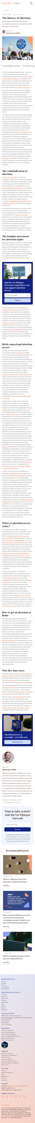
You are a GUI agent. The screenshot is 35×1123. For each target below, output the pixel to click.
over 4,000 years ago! (22, 87)
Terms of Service (6, 1024)
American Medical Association (12, 188)
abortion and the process (23, 682)
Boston (3, 981)
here (22, 647)
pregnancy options (12, 578)
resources (11, 680)
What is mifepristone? (7, 1038)
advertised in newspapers (20, 132)
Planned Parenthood (9, 310)
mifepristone (23, 476)
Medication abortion (7, 1053)
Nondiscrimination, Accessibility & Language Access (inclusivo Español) (16, 1018)
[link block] (4, 32)
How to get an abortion (8, 1032)
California (4, 994)
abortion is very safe (21, 595)
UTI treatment (5, 1057)
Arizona (3, 1006)
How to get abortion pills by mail (10, 1036)
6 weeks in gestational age (15, 540)
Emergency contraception (9, 1055)
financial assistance (18, 697)
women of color (23, 555)
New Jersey (4, 998)
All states (4, 1010)
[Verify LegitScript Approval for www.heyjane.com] (4, 1044)
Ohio (2, 1004)
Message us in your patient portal (17, 1086)
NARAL (5, 447)
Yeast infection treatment (9, 1061)
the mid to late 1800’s (11, 177)
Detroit (3, 985)
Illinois (3, 1008)
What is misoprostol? (7, 1040)
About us (4, 1070)
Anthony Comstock (20, 215)
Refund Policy (5, 1023)
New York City (5, 989)
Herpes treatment (6, 1059)
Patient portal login (6, 1072)
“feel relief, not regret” (10, 606)
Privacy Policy (5, 1021)
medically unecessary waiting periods (15, 542)
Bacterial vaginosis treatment (10, 1063)
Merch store (5, 1076)
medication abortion (15, 473)
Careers (3, 1078)
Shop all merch (18, 742)
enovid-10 (20, 353)
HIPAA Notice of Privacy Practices (11, 1015)
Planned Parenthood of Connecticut (14, 374)
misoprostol (14, 480)
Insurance (4, 1080)
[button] (17, 3)
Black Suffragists (16, 329)
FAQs (2, 1074)
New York (4, 996)
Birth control (5, 1065)
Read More (6, 885)
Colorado (4, 1000)
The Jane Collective (11, 414)
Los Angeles (5, 987)
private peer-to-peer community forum (15, 708)
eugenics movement (9, 323)
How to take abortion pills (8, 1034)
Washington (5, 1002)
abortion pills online (9, 640)
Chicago (3, 983)
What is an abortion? (7, 1030)
